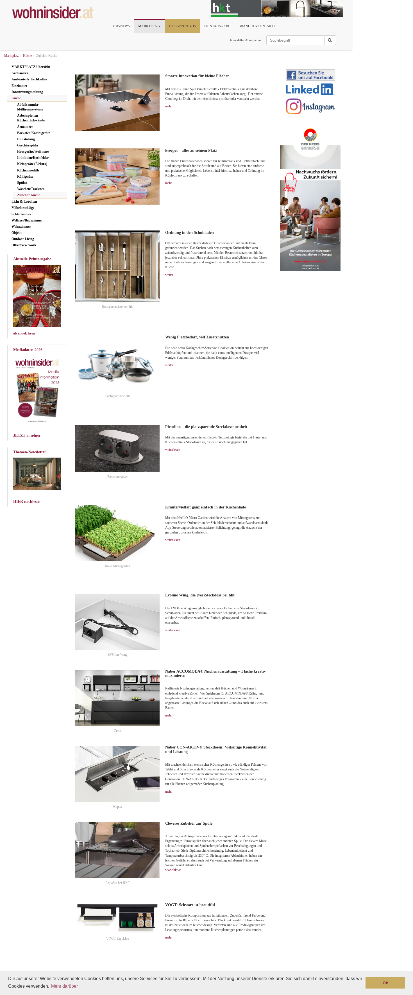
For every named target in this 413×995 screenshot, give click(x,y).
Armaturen (25, 127)
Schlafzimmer (21, 214)
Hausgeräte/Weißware (33, 151)
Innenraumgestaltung (27, 92)
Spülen (22, 183)
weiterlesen (172, 450)
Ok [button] (385, 983)
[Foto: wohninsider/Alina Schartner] (37, 296)
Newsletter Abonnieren (245, 40)
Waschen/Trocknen (31, 189)
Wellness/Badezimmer (27, 220)
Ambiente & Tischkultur (29, 79)
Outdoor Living (23, 239)
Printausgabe (217, 26)
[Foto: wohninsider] (37, 389)
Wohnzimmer (21, 227)
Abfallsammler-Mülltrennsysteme (30, 107)
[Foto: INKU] (37, 473)
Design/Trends (182, 26)
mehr (168, 106)
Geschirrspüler (27, 145)
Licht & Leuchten (24, 201)
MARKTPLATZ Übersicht (31, 67)
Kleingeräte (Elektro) (32, 164)
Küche (16, 98)
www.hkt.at (173, 870)
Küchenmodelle (28, 170)
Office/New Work (24, 245)
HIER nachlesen (26, 501)
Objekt (17, 233)
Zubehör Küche (28, 195)
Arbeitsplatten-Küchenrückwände (31, 118)
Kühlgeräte (25, 176)
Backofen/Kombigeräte (33, 133)
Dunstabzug (26, 139)
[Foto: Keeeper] (117, 176)
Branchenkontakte (257, 26)
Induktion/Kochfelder (33, 158)
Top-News (121, 26)
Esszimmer (19, 86)
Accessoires (20, 73)
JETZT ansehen (26, 435)
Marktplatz (149, 26)
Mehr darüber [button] (64, 986)
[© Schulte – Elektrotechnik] (117, 102)
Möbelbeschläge (23, 208)
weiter (169, 275)
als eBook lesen (24, 333)
